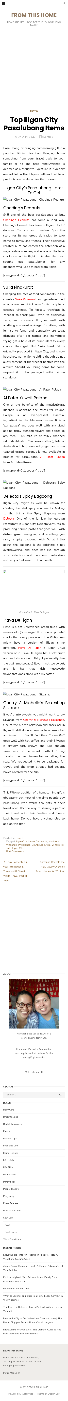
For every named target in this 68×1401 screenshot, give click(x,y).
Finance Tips (10, 1138)
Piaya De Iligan (29, 648)
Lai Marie (48, 136)
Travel (34, 111)
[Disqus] (34, 929)
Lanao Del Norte (37, 841)
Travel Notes (10, 1232)
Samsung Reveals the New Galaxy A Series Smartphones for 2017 (50, 866)
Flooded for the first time (16, 1288)
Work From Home (12, 1239)
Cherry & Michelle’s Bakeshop (43, 720)
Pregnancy (8, 1196)
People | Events (11, 1188)
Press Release (10, 1203)
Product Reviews (12, 1210)
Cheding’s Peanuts (16, 220)
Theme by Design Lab (48, 1393)
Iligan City (21, 841)
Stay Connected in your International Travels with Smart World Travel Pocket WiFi (15, 871)
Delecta (8, 519)
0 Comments (16, 851)
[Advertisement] (34, 69)
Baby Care (8, 1109)
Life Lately (8, 1160)
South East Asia (41, 845)
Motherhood (9, 1174)
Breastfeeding (10, 1116)
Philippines (24, 845)
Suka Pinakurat (25, 299)
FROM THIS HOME (34, 15)
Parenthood (9, 1181)
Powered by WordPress (20, 1393)
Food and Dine (10, 1145)
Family (6, 1131)
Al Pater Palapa (52, 457)
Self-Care (8, 1217)
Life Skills (8, 1167)
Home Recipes (10, 1153)
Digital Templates (12, 1124)
